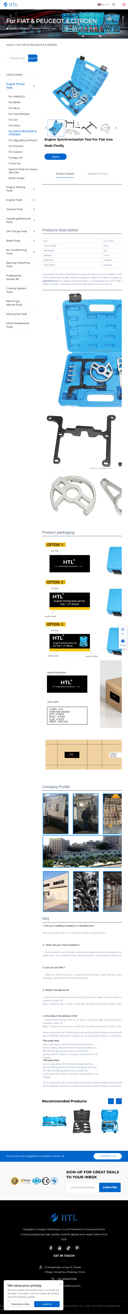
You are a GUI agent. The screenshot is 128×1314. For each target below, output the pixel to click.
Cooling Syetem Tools (16, 290)
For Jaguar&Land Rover (23, 140)
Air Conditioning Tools (16, 251)
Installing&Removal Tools (18, 220)
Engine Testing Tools (15, 189)
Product (24, 28)
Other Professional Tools (17, 325)
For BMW (14, 102)
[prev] (45, 128)
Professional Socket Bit (13, 277)
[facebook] (51, 1248)
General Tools (14, 209)
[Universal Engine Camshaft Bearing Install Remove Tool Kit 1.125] (54, 1121)
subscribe (110, 1187)
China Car (15, 163)
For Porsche (16, 146)
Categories (14, 74)
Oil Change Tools (16, 231)
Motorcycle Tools (16, 314)
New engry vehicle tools (14, 303)
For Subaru (15, 151)
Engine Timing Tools (44, 28)
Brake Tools (13, 240)
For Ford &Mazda (19, 113)
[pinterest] (77, 1248)
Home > (11, 44)
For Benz (14, 108)
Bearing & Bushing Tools (18, 264)
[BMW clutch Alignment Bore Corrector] (82, 1121)
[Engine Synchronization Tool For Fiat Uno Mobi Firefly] (56, 128)
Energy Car (15, 157)
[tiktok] (68, 1248)
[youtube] (59, 1248)
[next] (116, 128)
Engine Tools (14, 199)
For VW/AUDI (17, 96)
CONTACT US (108, 1156)
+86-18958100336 (67, 1279)
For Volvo (14, 125)
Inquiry (55, 156)
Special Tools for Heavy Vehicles (23, 171)
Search (32, 58)
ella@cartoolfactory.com (67, 1285)
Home (12, 28)
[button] (111, 1101)
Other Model (16, 178)
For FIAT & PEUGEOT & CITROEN (78, 28)
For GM (13, 119)
